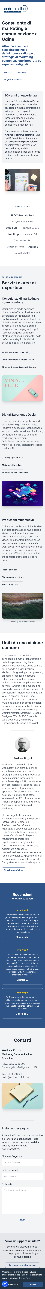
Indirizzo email (10, 1170)
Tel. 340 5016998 (12, 1074)
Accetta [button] (33, 1284)
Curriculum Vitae (13, 870)
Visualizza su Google (22, 899)
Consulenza (21, 72)
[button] (4, 1284)
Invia (22, 1220)
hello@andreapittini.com (15, 1077)
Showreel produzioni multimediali (22, 622)
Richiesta (7, 1184)
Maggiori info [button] (12, 1284)
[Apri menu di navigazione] (41, 8)
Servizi (7, 72)
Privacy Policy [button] (25, 1278)
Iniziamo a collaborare (22, 1265)
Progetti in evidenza (13, 79)
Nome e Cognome (12, 1156)
